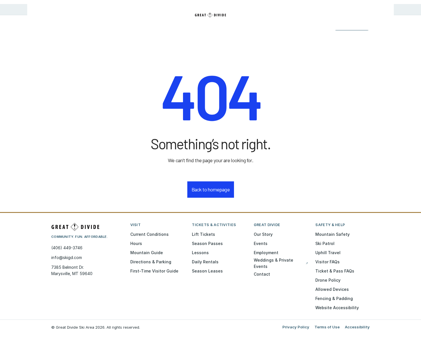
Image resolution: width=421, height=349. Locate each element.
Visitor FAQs (327, 261)
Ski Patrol (325, 243)
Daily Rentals (205, 261)
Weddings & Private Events (281, 263)
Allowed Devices (332, 289)
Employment (266, 252)
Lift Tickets (203, 234)
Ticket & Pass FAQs (334, 270)
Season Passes (207, 243)
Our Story (263, 234)
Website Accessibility (337, 307)
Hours (136, 243)
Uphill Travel (328, 252)
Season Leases (207, 270)
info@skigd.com (66, 257)
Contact (262, 274)
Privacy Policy (295, 327)
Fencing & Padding (334, 298)
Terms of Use (327, 327)
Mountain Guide (146, 252)
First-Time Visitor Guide (154, 270)
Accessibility (357, 327)
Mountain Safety (332, 234)
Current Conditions (149, 234)
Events (260, 243)
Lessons (200, 252)
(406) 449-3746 (66, 247)
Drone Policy (328, 280)
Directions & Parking (150, 261)
